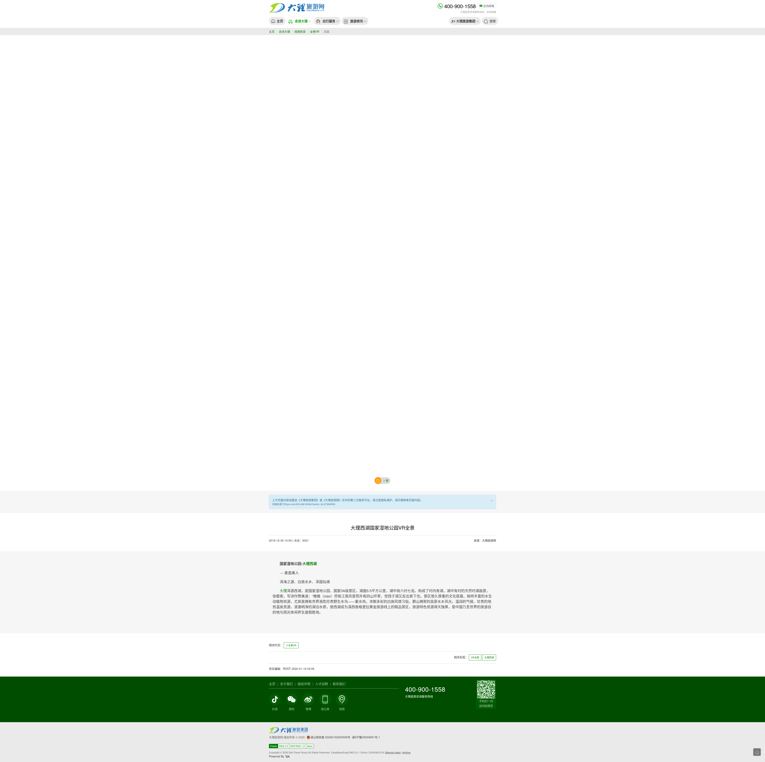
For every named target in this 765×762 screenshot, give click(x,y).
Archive (406, 752)
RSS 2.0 (283, 746)
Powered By (277, 756)
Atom (310, 746)
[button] (299, 21)
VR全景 (475, 657)
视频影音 (300, 31)
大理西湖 (309, 563)
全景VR (314, 31)
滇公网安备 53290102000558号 (330, 737)
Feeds (273, 746)
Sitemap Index (393, 752)
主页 (272, 31)
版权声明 (304, 684)
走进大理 (284, 31)
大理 (283, 590)
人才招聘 (321, 684)
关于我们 (286, 684)
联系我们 (339, 684)
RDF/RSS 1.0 (297, 746)
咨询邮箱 (488, 6)
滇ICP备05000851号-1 (366, 737)
